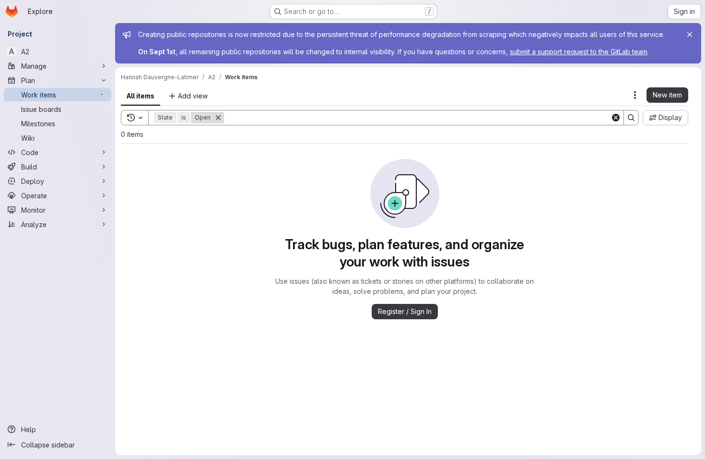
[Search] (631, 117)
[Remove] (218, 117)
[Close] (689, 34)
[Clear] (616, 117)
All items (140, 96)
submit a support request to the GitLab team (578, 52)
